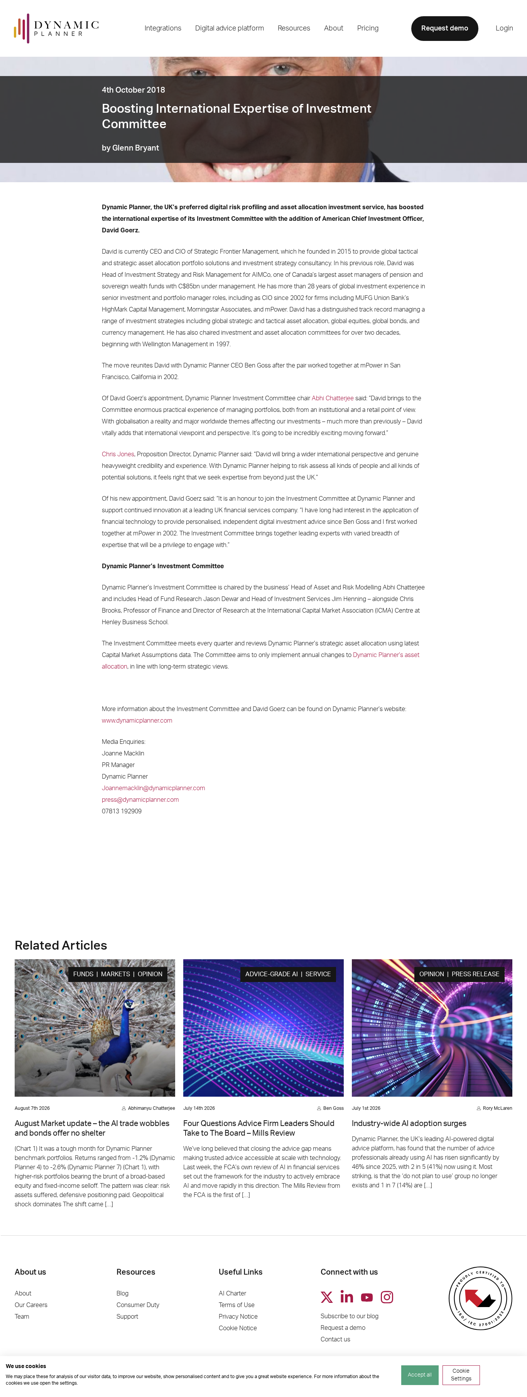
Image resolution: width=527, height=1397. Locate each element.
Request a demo (343, 1328)
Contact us (335, 1339)
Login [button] (504, 28)
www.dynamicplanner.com (137, 721)
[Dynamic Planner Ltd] (56, 28)
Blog (122, 1293)
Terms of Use (237, 1305)
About (23, 1293)
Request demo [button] (444, 28)
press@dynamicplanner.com (140, 800)
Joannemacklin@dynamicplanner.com (153, 788)
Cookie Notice (238, 1328)
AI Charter (232, 1293)
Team (22, 1317)
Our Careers (31, 1305)
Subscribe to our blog (349, 1316)
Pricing (367, 28)
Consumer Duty (138, 1305)
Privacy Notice (238, 1317)
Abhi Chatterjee (333, 398)
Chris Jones (118, 454)
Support (127, 1317)
